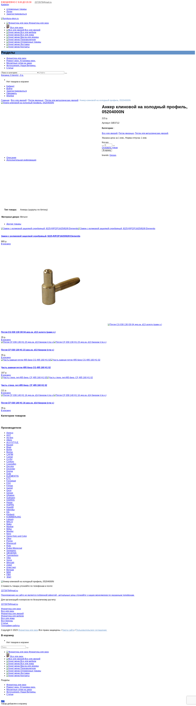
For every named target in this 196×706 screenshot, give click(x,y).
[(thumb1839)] (27, 103)
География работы (10, 625)
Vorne (9, 560)
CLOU (9, 459)
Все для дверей (32, 30)
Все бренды (7, 621)
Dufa (8, 473)
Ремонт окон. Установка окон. (21, 61)
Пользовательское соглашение (91, 630)
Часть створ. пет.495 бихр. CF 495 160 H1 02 (24, 385)
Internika (10, 510)
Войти (9, 88)
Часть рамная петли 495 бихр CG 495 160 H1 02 (26, 367)
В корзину (107, 150)
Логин (9, 11)
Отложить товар (110, 147)
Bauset (9, 445)
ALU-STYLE (12, 442)
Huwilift (9, 507)
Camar (9, 457)
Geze (8, 490)
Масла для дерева (29, 37)
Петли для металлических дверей (61, 100)
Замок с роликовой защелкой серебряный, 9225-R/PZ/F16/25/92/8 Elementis (40, 236)
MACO (9, 522)
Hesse (9, 502)
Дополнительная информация (21, 160)
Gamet (9, 488)
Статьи (9, 68)
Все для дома (27, 35)
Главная (5, 100)
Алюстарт (11, 567)
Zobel (9, 565)
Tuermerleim (12, 555)
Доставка (25, 44)
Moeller (9, 531)
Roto (8, 546)
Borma (9, 452)
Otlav (8, 538)
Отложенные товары (30, 42)
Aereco (9, 433)
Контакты (25, 47)
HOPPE (10, 505)
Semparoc (11, 550)
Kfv (7, 512)
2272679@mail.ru (43, 2)
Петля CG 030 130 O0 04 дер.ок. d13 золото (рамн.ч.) (28, 332)
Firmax (9, 486)
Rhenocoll (11, 543)
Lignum (9, 519)
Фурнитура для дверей (12, 613)
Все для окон (16, 27)
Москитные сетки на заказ (19, 63)
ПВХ (8, 574)
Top (3, 701)
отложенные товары (16, 9)
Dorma (9, 471)
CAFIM (9, 454)
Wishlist (10, 96)
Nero (8, 534)
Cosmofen (11, 464)
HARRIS (10, 500)
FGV (8, 483)
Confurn (10, 461)
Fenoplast (11, 481)
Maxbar (9, 526)
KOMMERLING (13, 517)
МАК (8, 572)
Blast (8, 447)
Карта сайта (68, 630)
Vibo (8, 558)
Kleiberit (10, 514)
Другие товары (13, 224)
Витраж (10, 570)
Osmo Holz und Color (16, 536)
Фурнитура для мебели (12, 616)
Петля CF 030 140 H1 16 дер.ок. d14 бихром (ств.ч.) (27, 403)
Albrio (9, 440)
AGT (8, 435)
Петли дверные (35, 100)
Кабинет (5, 4)
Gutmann (10, 498)
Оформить (11, 93)
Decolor (10, 466)
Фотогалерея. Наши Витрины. (21, 65)
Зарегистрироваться (16, 14)
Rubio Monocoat (14, 548)
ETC (8, 478)
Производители (28, 39)
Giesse (112, 155)
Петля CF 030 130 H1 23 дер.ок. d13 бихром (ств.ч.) (27, 350)
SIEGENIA (11, 553)
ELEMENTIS (12, 476)
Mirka (9, 529)
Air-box (9, 437)
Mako (9, 524)
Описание (11, 157)
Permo (9, 541)
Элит (8, 577)
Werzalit (10, 562)
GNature (10, 495)
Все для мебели (28, 32)
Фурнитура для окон (38, 23)
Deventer (10, 469)
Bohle (9, 449)
